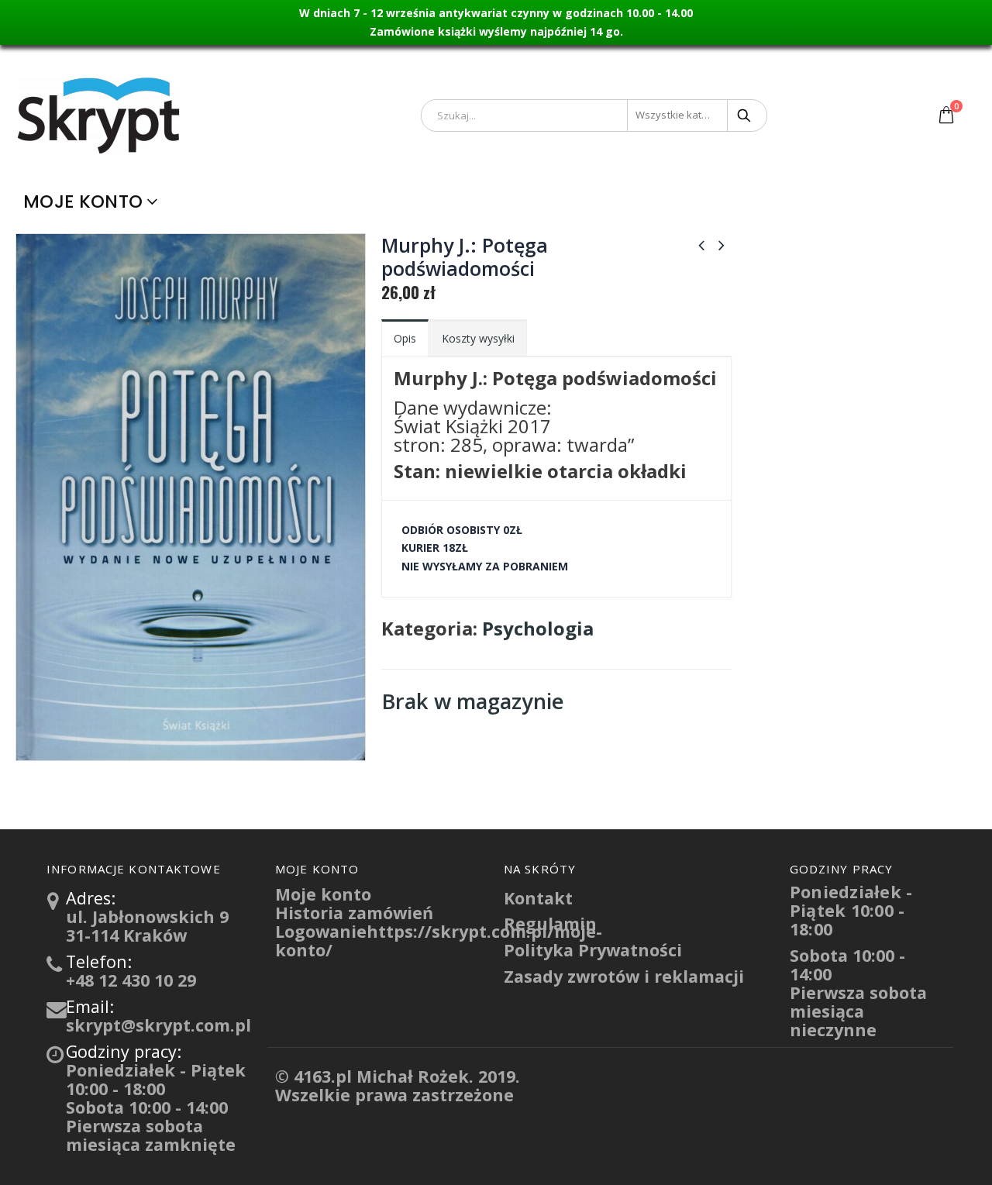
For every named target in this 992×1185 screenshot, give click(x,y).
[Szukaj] (745, 115)
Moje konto (83, 201)
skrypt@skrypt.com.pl (158, 1025)
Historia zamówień (354, 912)
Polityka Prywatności (593, 950)
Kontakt (538, 898)
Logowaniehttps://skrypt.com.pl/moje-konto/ (438, 940)
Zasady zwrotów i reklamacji (624, 976)
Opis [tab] (405, 338)
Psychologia (538, 628)
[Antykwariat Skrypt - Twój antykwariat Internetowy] (100, 114)
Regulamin (550, 923)
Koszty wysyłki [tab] (478, 338)
